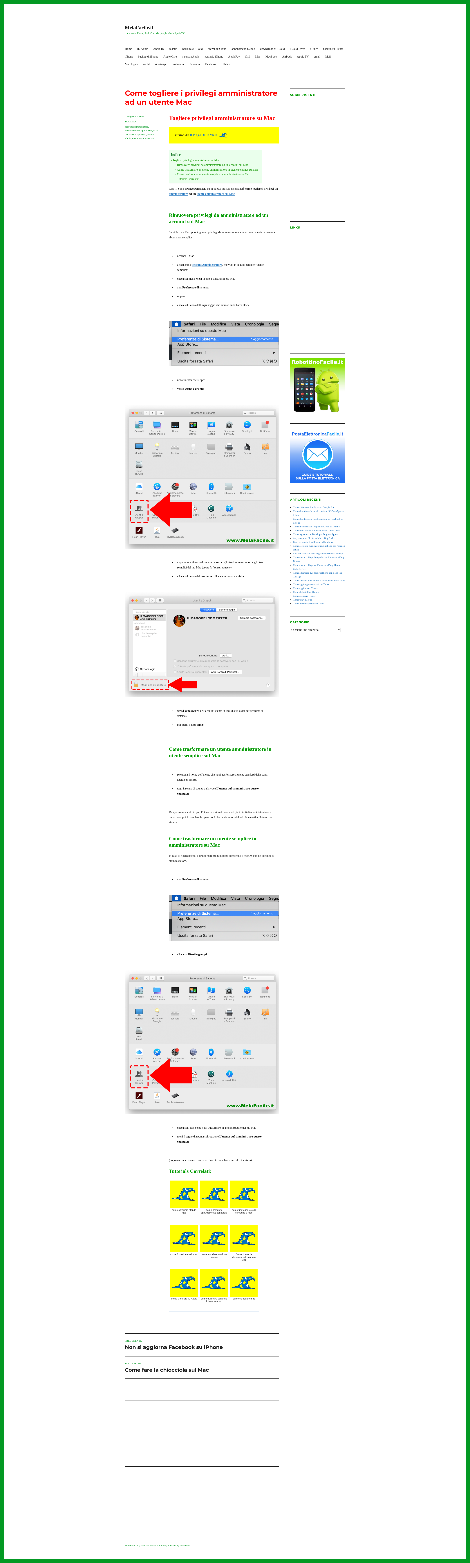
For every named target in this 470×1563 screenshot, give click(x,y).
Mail (328, 56)
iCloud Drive (297, 48)
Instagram (178, 64)
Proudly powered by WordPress (174, 1545)
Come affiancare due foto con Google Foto (314, 507)
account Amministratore (207, 264)
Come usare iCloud (302, 599)
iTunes (314, 48)
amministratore (178, 193)
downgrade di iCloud (272, 48)
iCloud (173, 48)
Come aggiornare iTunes (305, 588)
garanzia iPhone (214, 56)
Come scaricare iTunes (304, 595)
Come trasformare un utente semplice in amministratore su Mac (213, 174)
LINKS (225, 64)
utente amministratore (143, 138)
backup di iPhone (148, 56)
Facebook (210, 64)
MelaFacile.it (139, 27)
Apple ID (158, 48)
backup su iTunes (333, 48)
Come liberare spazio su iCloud (308, 603)
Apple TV (303, 56)
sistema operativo (137, 134)
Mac (257, 56)
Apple (144, 130)
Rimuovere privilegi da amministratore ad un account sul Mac (212, 164)
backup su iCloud (192, 48)
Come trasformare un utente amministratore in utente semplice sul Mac (217, 169)
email (317, 56)
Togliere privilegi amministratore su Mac (196, 160)
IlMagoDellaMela (204, 135)
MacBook (271, 56)
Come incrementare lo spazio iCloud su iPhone (316, 526)
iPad (247, 56)
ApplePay (234, 56)
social (146, 64)
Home (128, 48)
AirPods (287, 56)
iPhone (129, 56)
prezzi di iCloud (217, 48)
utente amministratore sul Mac (216, 193)
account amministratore (136, 126)
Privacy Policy (148, 1545)
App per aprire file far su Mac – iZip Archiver (315, 538)
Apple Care (170, 56)
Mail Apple (131, 64)
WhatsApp (161, 64)
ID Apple (142, 48)
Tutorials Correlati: (188, 179)
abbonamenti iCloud (243, 48)
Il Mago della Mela (134, 116)
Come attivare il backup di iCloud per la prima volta (319, 580)
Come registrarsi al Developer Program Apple (315, 534)
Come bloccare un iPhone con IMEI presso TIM (316, 530)
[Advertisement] (202, 1430)
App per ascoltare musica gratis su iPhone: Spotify (318, 553)
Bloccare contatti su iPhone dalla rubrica (313, 542)
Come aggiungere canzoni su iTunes (311, 584)
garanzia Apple (190, 56)
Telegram (194, 64)
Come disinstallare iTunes (306, 592)
